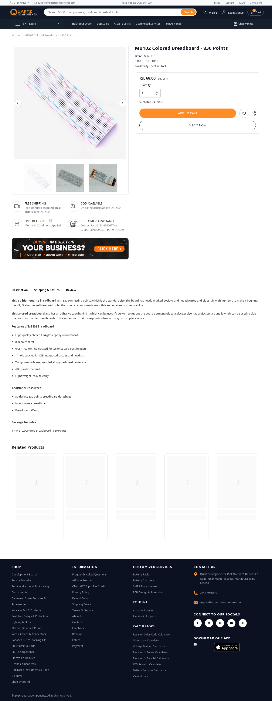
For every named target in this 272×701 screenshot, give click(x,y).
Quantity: (145, 85)
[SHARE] (252, 114)
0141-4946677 (21, 2)
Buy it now (197, 125)
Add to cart (187, 113)
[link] (35, 512)
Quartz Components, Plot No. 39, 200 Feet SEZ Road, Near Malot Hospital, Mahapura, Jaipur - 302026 (229, 578)
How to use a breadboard (31, 403)
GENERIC (149, 56)
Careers (229, 2)
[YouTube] (231, 623)
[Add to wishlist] (243, 113)
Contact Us (256, 2)
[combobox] (112, 12)
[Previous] (17, 103)
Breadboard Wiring (27, 410)
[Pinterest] (220, 623)
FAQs (242, 2)
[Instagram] (209, 623)
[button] (255, 12)
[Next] (122, 103)
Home (16, 35)
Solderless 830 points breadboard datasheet (43, 396)
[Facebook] (198, 623)
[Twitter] (243, 623)
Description (20, 290)
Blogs (217, 2)
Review (71, 290)
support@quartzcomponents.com (221, 602)
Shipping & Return (47, 290)
